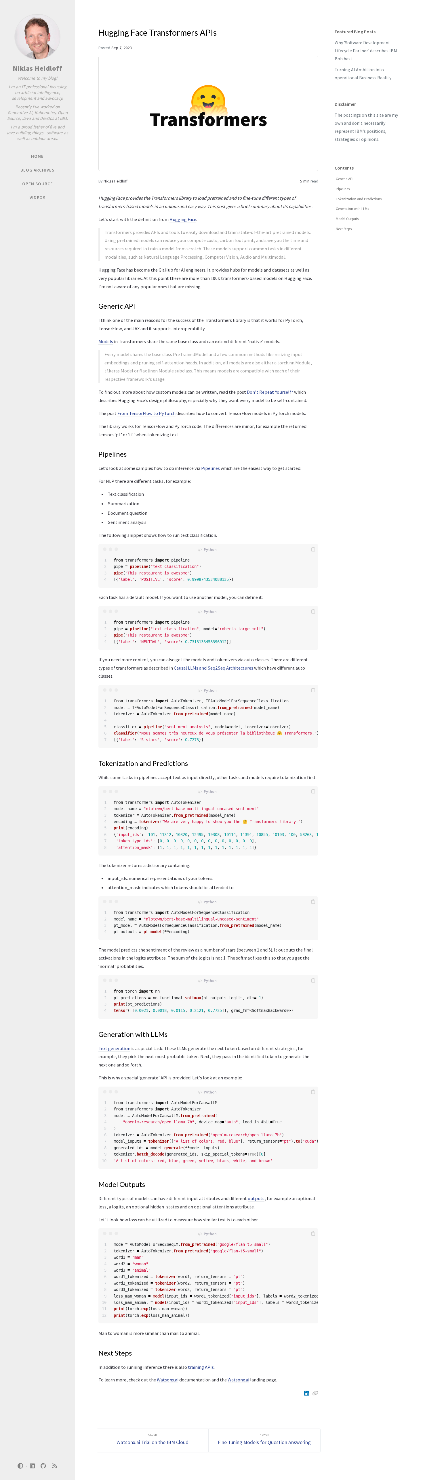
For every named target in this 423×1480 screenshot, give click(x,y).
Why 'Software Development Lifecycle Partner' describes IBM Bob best (366, 50)
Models (105, 341)
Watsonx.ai (167, 1380)
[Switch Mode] (20, 1466)
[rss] (54, 1466)
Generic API (344, 178)
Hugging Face (182, 219)
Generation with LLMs (352, 208)
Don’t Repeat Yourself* (270, 392)
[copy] (313, 549)
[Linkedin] (307, 1393)
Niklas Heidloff (37, 68)
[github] (43, 1466)
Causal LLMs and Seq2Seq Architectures (213, 668)
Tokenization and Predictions (359, 199)
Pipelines (210, 468)
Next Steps (344, 228)
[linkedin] (32, 1466)
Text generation (114, 1048)
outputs (256, 1198)
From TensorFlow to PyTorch (146, 413)
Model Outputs (347, 218)
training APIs (201, 1367)
